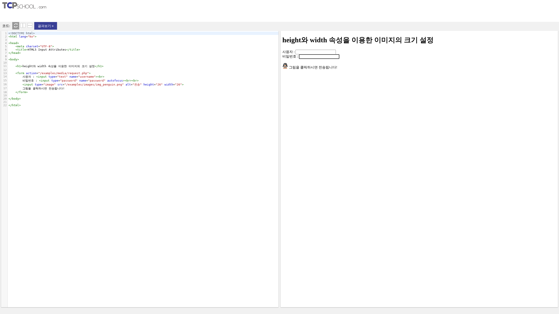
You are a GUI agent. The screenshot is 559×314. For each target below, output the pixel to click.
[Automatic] (15, 25)
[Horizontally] (29, 25)
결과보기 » (45, 26)
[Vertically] (22, 25)
